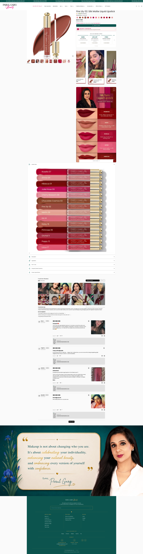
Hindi (84, 516)
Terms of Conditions (69, 516)
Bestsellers (55, 6)
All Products (107, 6)
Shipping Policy (68, 519)
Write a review (90, 280)
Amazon (67, 533)
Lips (61, 6)
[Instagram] (82, 540)
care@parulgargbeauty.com (62, 543)
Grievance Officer (48, 521)
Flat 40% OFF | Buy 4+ (37, 6)
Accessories (89, 6)
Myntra (77, 533)
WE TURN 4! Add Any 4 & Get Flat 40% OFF (76, 1)
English (84, 518)
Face (71, 6)
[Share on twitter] (104, 336)
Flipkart (72, 533)
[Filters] (101, 281)
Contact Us (47, 518)
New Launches (47, 6)
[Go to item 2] (33, 61)
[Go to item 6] (51, 61)
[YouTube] (85, 540)
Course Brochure (48, 519)
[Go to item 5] (46, 61)
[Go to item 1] (28, 61)
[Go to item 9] (64, 61)
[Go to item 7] (55, 61)
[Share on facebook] (102, 336)
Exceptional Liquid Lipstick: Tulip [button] (63, 341)
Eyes (66, 6)
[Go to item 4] (42, 61)
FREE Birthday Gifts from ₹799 (100, 1)
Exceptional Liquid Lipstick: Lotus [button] (63, 388)
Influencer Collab (48, 523)
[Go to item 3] (37, 61)
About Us (46, 516)
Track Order (47, 527)
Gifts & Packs (99, 6)
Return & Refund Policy (69, 518)
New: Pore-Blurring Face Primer (51, 1)
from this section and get (88, 23)
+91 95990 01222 (62, 545)
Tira (81, 533)
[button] (77, 13)
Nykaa (62, 533)
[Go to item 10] (69, 61)
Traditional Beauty (80, 6)
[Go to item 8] (60, 61)
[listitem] (43, 288)
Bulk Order (47, 525)
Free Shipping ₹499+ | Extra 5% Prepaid (26, 1)
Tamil (84, 519)
